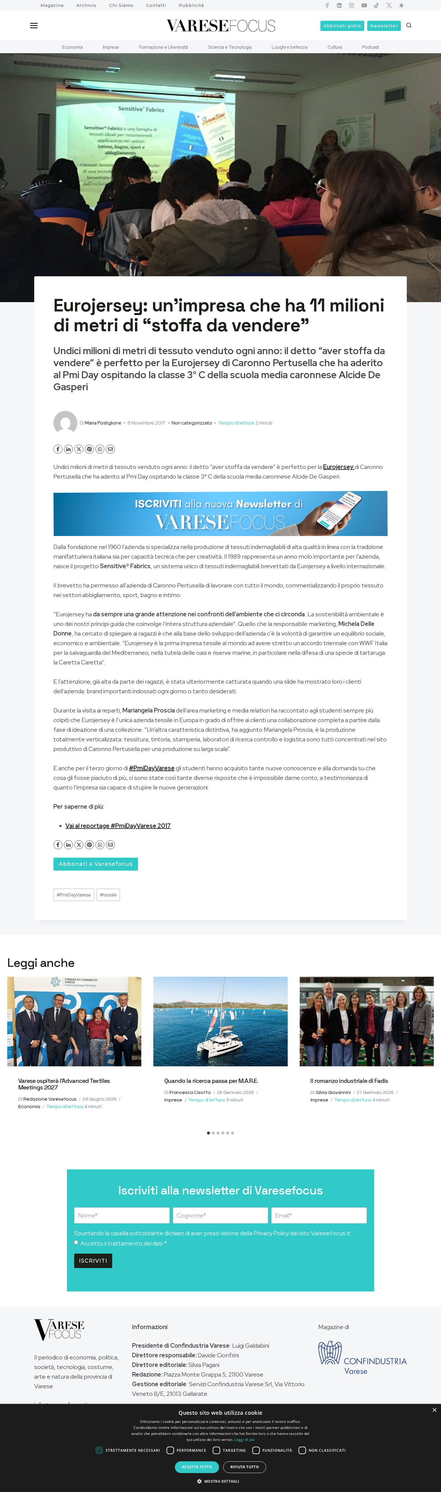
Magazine (52, 5)
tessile (108, 895)
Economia (72, 47)
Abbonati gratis (342, 26)
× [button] (434, 1410)
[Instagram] (351, 5)
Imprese (111, 47)
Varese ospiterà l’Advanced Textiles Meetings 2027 (64, 1084)
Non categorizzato (192, 423)
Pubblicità (191, 5)
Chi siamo (121, 5)
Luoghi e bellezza (290, 47)
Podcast (370, 47)
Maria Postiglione (103, 423)
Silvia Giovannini (333, 1092)
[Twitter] (389, 5)
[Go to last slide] (15, 1052)
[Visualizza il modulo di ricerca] (409, 25)
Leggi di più (244, 1439)
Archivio (86, 5)
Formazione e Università (163, 47)
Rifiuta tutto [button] (244, 1466)
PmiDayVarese (74, 895)
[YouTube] (364, 5)
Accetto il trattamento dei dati (123, 1243)
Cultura (335, 47)
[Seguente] (425, 1052)
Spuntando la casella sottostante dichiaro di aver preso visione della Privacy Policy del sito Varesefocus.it (212, 1233)
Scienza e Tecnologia (230, 47)
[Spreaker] (401, 5)
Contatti (156, 5)
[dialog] (220, 1448)
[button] (220, 1481)
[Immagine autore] (65, 423)
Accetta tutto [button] (197, 1466)
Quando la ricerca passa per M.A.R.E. (211, 1081)
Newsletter (384, 26)
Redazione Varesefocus (49, 1099)
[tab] (208, 1133)
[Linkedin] (339, 5)
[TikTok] (376, 5)
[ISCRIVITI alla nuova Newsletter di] (220, 513)
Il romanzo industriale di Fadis (349, 1081)
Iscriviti (93, 1261)
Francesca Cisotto (190, 1092)
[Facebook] (327, 5)
